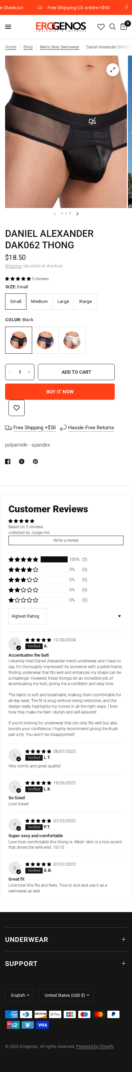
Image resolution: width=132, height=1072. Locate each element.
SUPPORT (21, 964)
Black (18, 340)
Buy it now (60, 391)
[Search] (112, 27)
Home (10, 47)
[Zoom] (112, 69)
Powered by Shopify (95, 1046)
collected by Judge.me (28, 532)
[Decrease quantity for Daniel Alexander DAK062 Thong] (10, 372)
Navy (45, 340)
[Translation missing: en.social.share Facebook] (9, 461)
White (72, 340)
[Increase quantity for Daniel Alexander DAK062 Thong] (29, 372)
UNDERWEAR (26, 939)
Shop (28, 47)
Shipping (13, 266)
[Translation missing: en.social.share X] (23, 461)
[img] (38, 640)
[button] (18, 278)
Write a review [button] (66, 540)
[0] (122, 27)
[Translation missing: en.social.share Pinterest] (37, 461)
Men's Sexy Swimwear (59, 47)
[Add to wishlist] (16, 408)
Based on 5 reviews (25, 526)
